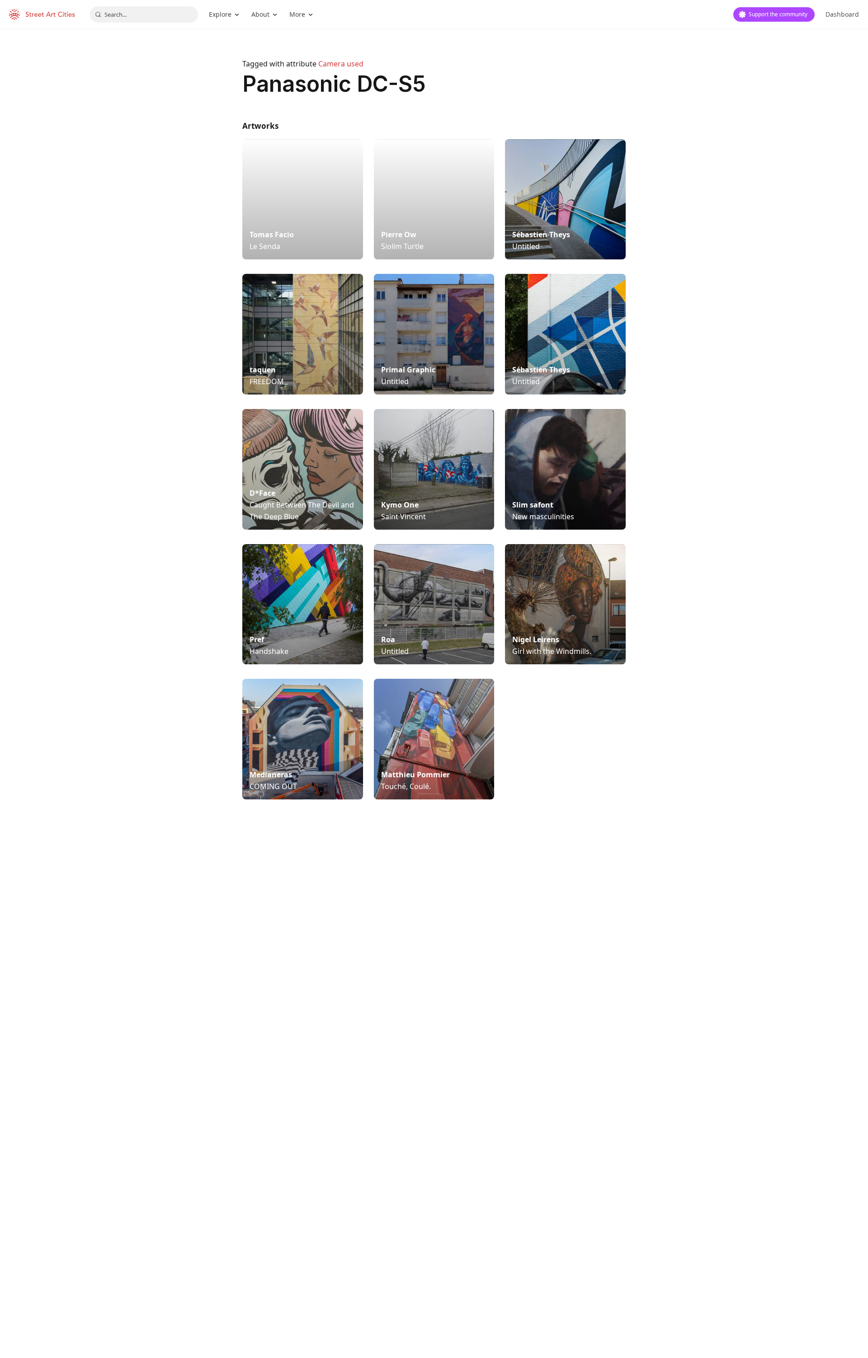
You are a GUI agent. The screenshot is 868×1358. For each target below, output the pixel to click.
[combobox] (144, 14)
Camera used (340, 64)
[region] (434, 957)
